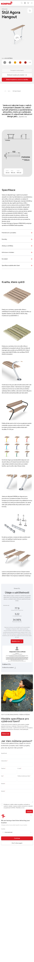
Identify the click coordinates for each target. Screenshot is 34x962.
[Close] (31, 815)
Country (3, 829)
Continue (17, 838)
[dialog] (17, 481)
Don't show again (17, 843)
